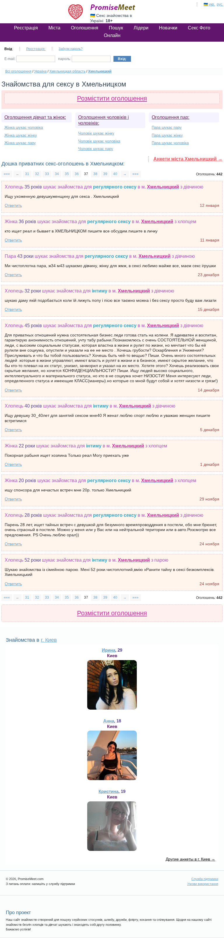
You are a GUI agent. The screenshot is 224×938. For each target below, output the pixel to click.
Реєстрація (26, 27)
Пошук (116, 27)
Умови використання (202, 884)
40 (115, 174)
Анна (108, 720)
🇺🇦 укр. (209, 4)
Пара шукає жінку (167, 135)
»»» (135, 174)
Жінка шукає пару (20, 143)
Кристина (108, 791)
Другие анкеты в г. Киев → (190, 859)
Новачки (168, 27)
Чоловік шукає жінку (96, 133)
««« (7, 174)
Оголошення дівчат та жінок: (35, 117)
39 (105, 174)
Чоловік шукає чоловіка (99, 141)
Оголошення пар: (170, 117)
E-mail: (10, 59)
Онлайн (112, 35)
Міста (54, 27)
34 (57, 174)
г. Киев (49, 640)
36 (77, 174)
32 (37, 174)
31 (27, 174)
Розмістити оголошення (112, 98)
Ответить (13, 205)
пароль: (65, 59)
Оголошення (84, 27)
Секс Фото (199, 27)
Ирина (108, 650)
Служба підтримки (204, 879)
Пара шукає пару (167, 127)
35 (67, 174)
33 (47, 174)
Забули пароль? (71, 48)
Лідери (141, 27)
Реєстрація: (36, 49)
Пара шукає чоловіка (170, 143)
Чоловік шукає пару (95, 149)
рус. (220, 4)
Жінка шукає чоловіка (23, 127)
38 (95, 174)
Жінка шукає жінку (20, 135)
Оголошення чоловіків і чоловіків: (103, 120)
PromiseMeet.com (113, 7)
